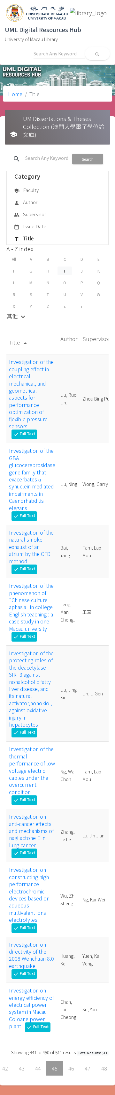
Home (15, 94)
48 (104, 1068)
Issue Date (30, 226)
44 (38, 1068)
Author (25, 202)
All (14, 259)
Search (88, 159)
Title (24, 238)
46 (71, 1068)
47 (87, 1068)
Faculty (26, 190)
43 (22, 1068)
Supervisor (30, 214)
